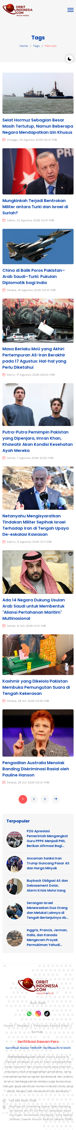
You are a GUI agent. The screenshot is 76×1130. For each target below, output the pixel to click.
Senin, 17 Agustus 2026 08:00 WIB (31, 375)
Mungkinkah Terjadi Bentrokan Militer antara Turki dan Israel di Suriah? (35, 207)
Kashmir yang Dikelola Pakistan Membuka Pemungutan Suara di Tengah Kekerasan (36, 687)
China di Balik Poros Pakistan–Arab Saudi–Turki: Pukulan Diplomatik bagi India (33, 276)
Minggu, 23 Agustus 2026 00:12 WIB (32, 140)
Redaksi (23, 1026)
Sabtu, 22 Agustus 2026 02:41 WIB (30, 220)
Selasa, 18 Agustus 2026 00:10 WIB (31, 290)
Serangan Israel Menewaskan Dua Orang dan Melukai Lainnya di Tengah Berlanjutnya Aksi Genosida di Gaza (48, 910)
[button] (70, 10)
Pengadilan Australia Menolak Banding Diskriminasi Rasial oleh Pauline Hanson (35, 769)
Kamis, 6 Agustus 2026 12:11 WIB (29, 542)
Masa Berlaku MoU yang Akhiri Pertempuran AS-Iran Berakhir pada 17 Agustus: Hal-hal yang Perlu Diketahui (34, 358)
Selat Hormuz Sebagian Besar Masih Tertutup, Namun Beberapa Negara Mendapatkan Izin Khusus (37, 126)
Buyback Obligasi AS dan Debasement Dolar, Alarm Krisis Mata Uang (47, 885)
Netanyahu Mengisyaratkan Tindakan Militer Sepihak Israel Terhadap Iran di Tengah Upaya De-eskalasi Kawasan (35, 525)
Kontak (37, 1032)
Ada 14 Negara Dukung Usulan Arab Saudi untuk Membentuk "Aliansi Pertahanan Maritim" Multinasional (33, 609)
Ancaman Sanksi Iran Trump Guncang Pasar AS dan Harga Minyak (48, 863)
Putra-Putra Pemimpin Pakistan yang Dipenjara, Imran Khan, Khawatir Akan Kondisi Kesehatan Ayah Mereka (37, 441)
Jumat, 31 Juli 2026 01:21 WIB (26, 626)
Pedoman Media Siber (52, 1026)
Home (23, 46)
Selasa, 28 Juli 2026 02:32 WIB (28, 701)
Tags (36, 46)
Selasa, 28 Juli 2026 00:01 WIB (28, 782)
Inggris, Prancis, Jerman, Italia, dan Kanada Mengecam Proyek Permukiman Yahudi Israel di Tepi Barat (47, 937)
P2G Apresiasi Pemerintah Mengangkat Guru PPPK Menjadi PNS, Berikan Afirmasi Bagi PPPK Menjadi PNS (47, 838)
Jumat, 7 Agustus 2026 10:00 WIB (30, 458)
